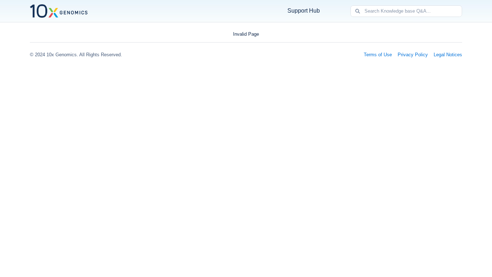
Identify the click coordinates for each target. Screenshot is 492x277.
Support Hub (303, 11)
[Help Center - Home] (59, 11)
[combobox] (413, 11)
